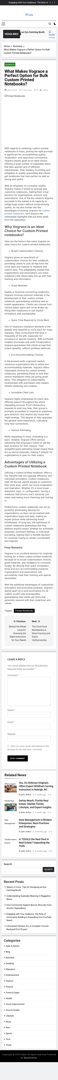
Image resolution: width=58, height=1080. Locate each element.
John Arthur (26, 794)
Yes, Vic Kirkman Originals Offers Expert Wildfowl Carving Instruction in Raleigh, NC (36, 786)
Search (8, 864)
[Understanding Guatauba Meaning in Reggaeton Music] (51, 36)
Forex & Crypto (13, 992)
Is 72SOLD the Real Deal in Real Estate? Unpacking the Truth (34, 842)
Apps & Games (13, 946)
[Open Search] (50, 24)
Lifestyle (10, 1016)
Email (11, 722)
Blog (8, 952)
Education (10, 969)
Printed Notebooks (24, 610)
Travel (8, 1045)
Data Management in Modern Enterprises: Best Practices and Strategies (35, 823)
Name (11, 710)
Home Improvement (15, 1004)
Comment (13, 675)
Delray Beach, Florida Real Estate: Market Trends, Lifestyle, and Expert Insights (35, 804)
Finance (9, 986)
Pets (8, 1027)
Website (11, 734)
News (8, 1021)
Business (9, 64)
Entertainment (12, 975)
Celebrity (10, 963)
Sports (9, 1033)
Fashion (9, 981)
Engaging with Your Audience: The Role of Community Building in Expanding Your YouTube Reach (25, 3)
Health (9, 998)
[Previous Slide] (50, 2)
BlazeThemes (30, 1058)
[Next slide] (54, 2)
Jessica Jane (12, 89)
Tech (8, 1039)
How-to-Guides (13, 1010)
